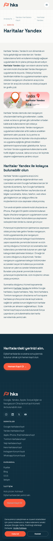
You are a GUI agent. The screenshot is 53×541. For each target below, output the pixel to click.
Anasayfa (8, 18)
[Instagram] (6, 414)
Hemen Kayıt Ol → (17, 366)
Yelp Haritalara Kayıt (12, 443)
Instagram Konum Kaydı (14, 451)
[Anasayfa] (11, 5)
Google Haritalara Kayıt (14, 426)
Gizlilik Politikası (19, 528)
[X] (19, 414)
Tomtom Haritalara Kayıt (15, 439)
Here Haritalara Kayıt (13, 447)
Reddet (38, 534)
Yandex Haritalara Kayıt (23, 19)
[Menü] (46, 5)
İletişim (7, 479)
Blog (6, 471)
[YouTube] (25, 414)
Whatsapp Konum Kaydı (14, 455)
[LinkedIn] (12, 414)
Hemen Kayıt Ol (14, 503)
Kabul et (15, 534)
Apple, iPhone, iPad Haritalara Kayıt (19, 435)
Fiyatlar (7, 467)
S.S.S (6, 475)
